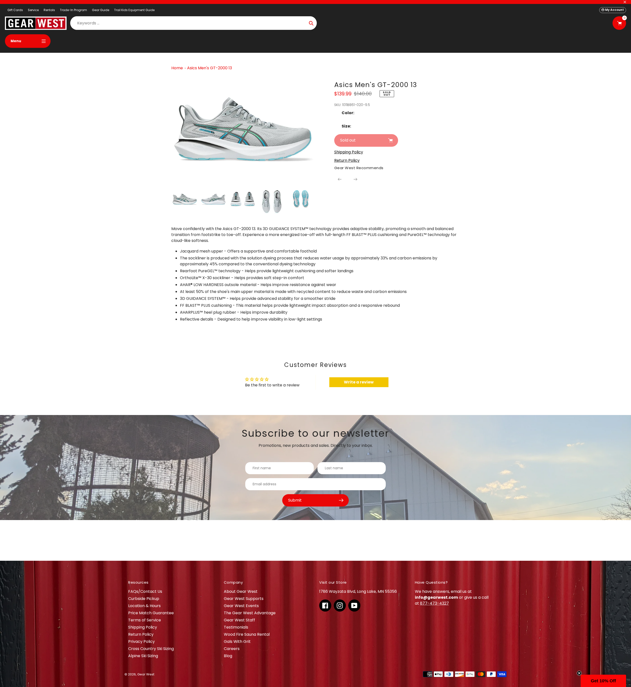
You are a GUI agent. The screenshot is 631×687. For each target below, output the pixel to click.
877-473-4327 (434, 603)
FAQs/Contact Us (145, 591)
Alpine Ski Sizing (143, 656)
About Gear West (241, 591)
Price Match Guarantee (151, 613)
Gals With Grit (237, 641)
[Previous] (339, 179)
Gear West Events (241, 606)
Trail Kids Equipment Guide (134, 10)
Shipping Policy (142, 627)
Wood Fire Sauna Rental (247, 634)
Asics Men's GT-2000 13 (209, 68)
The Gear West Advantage (250, 613)
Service (33, 10)
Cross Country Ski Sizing (151, 648)
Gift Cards (15, 10)
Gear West (145, 674)
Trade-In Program (73, 10)
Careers (232, 648)
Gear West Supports (243, 598)
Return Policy (141, 634)
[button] (603, 681)
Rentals (49, 10)
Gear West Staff (239, 620)
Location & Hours (144, 606)
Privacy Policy (141, 641)
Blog (228, 656)
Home (177, 68)
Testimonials (236, 627)
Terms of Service (144, 620)
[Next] (355, 179)
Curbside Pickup (143, 598)
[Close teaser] (579, 673)
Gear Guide (100, 10)
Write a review (359, 382)
